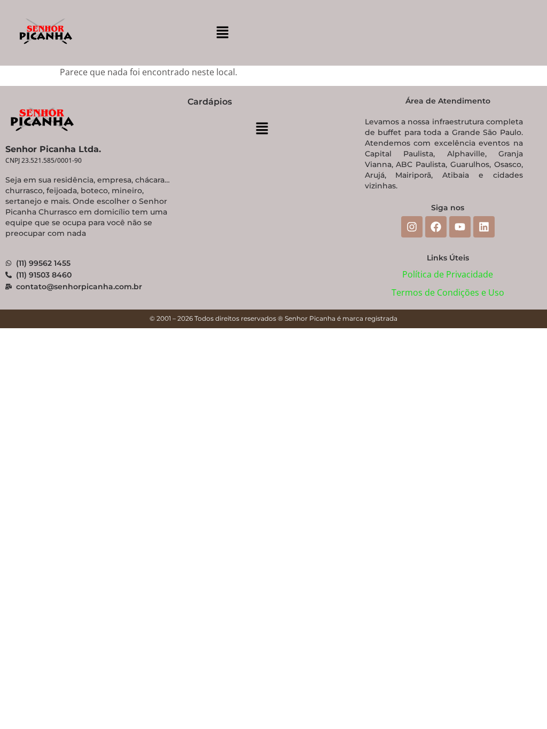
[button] (222, 32)
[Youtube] (460, 226)
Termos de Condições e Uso (448, 292)
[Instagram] (412, 226)
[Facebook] (436, 226)
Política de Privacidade (447, 274)
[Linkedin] (484, 226)
